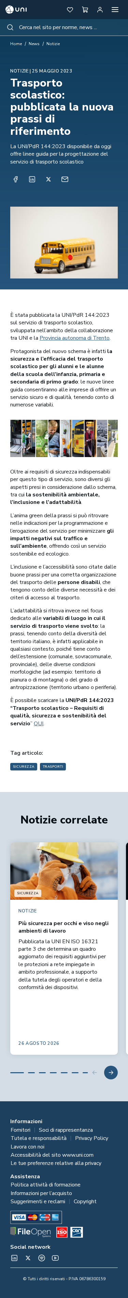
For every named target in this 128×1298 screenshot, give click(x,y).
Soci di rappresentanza (66, 1130)
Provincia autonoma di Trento (75, 338)
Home (16, 44)
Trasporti (53, 766)
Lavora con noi (27, 1147)
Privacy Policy (91, 1138)
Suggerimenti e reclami (38, 1201)
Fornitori (20, 1130)
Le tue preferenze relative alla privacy (56, 1163)
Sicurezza (23, 766)
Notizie (53, 44)
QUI (38, 723)
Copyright (85, 1201)
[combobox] (64, 27)
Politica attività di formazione (46, 1185)
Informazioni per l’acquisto (41, 1193)
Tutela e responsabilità (39, 1138)
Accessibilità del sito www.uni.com (52, 1155)
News (34, 44)
